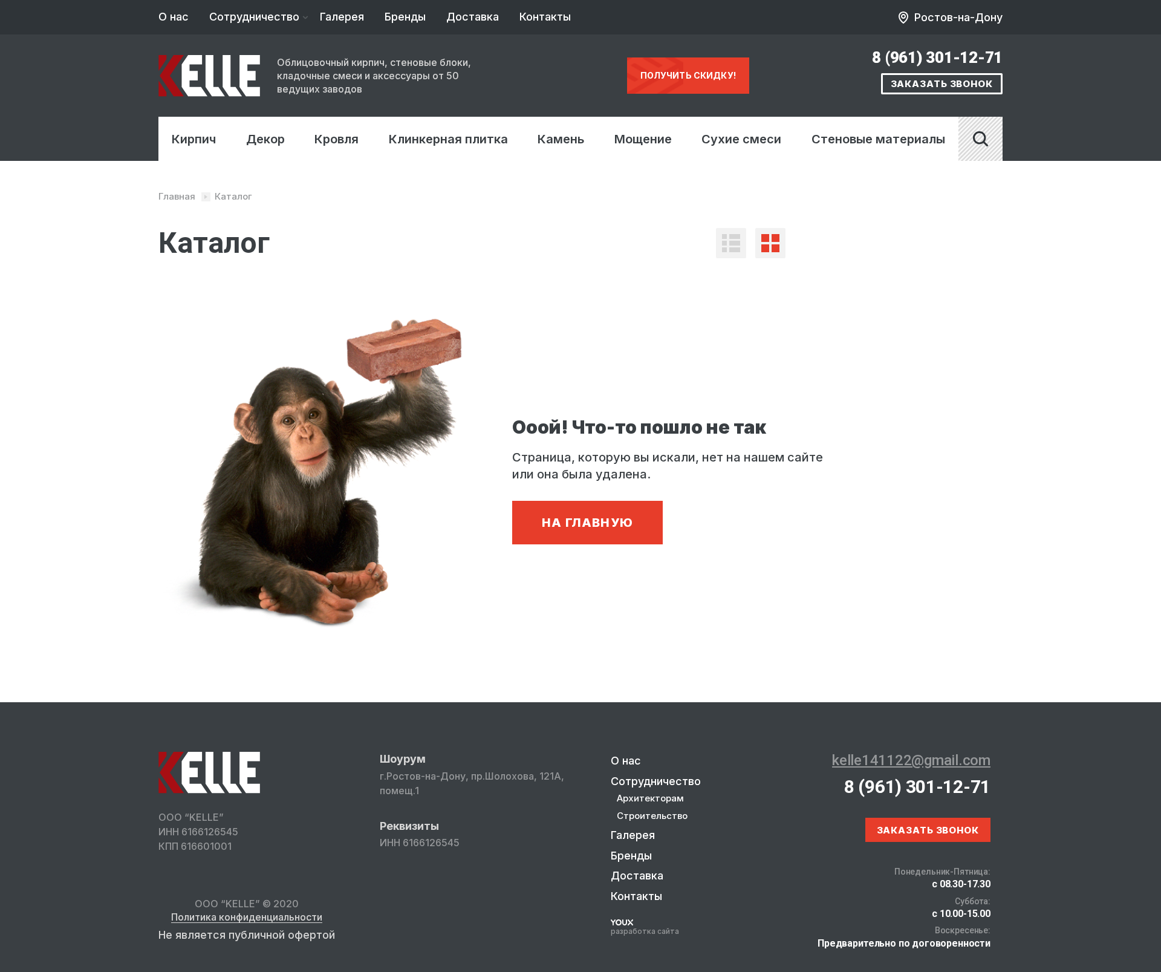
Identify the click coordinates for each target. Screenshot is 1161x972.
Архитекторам (650, 798)
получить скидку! (688, 75)
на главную (587, 522)
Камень (561, 139)
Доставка (472, 16)
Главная (176, 196)
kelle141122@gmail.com (911, 760)
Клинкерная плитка (448, 139)
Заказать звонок (942, 84)
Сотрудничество (254, 16)
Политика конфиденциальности (246, 917)
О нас (173, 16)
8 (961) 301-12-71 (937, 57)
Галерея (342, 16)
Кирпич (194, 139)
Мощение (643, 139)
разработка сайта (645, 931)
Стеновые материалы (878, 139)
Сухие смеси (741, 139)
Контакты (545, 16)
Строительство (652, 815)
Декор (265, 139)
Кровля (336, 139)
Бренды (405, 16)
